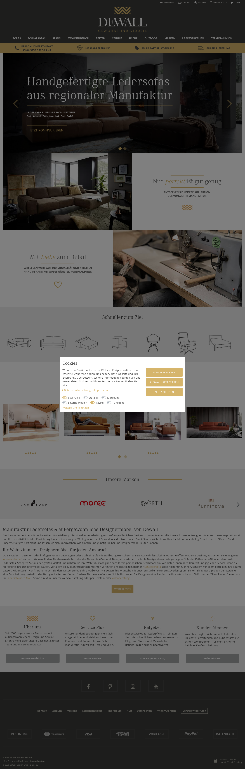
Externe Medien (77, 402)
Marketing (113, 397)
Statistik (93, 397)
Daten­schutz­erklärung (77, 390)
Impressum (101, 390)
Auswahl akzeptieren (164, 382)
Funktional (119, 402)
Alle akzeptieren (164, 372)
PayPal (100, 402)
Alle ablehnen (164, 392)
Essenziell (74, 397)
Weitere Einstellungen (75, 407)
